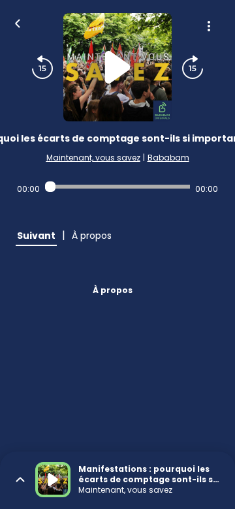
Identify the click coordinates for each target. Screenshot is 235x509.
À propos (113, 290)
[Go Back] (17, 22)
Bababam (168, 157)
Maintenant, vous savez (93, 157)
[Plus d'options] (209, 26)
